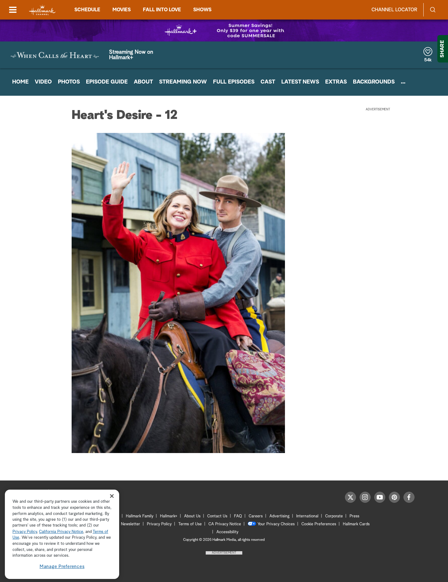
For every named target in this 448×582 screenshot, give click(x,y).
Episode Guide (107, 82)
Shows (202, 9)
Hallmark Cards (356, 524)
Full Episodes (233, 82)
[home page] (42, 10)
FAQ (238, 516)
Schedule (87, 9)
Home (20, 82)
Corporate (334, 516)
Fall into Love (162, 9)
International (307, 516)
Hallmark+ (168, 516)
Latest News (300, 82)
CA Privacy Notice (224, 524)
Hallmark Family (139, 516)
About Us (192, 516)
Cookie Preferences (318, 524)
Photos (69, 82)
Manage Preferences (62, 566)
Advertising (279, 516)
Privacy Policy (159, 524)
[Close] (112, 496)
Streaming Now (183, 82)
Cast (268, 82)
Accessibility (227, 532)
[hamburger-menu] (12, 9)
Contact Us (217, 516)
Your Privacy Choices (276, 524)
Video (43, 82)
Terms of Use (190, 524)
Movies (121, 9)
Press (354, 516)
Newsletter (130, 524)
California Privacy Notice (61, 532)
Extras (336, 82)
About (143, 82)
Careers (256, 516)
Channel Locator (394, 9)
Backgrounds (374, 82)
